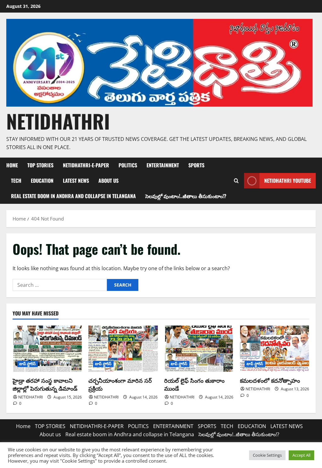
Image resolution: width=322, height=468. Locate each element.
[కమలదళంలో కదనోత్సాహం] (274, 349)
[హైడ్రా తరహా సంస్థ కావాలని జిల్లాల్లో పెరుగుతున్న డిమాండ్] (47, 349)
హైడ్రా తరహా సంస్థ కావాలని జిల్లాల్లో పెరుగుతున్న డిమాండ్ (45, 384)
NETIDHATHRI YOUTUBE (287, 180)
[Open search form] (236, 181)
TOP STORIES (40, 165)
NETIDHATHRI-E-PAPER (86, 165)
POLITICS (128, 165)
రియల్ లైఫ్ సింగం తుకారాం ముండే (194, 384)
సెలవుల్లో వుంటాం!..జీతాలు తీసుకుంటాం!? (185, 196)
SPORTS (196, 165)
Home (12, 165)
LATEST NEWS (76, 180)
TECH (16, 180)
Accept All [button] (301, 455)
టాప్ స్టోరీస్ (27, 363)
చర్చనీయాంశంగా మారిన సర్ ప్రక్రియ (120, 384)
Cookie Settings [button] (267, 455)
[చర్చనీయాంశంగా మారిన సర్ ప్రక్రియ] (123, 349)
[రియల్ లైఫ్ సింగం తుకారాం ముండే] (199, 349)
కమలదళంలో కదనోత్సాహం (270, 380)
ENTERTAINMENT (163, 165)
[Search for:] (60, 285)
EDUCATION (42, 180)
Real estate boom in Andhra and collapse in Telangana (73, 196)
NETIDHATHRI (58, 121)
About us (108, 180)
